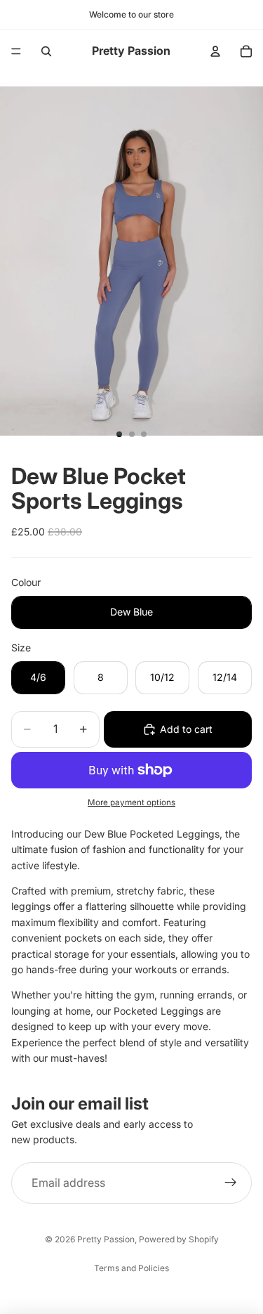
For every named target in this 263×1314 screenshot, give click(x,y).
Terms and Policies (131, 1268)
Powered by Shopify (179, 1239)
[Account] (215, 51)
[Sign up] (230, 1183)
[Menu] (16, 51)
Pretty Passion (106, 1239)
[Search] (46, 51)
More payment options (131, 802)
